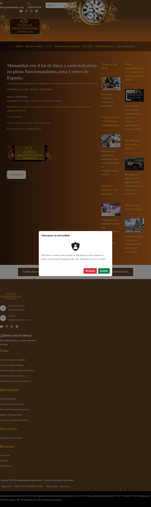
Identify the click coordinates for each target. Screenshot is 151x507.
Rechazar (90, 270)
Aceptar (104, 270)
